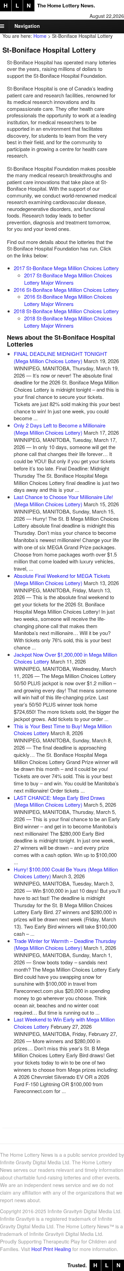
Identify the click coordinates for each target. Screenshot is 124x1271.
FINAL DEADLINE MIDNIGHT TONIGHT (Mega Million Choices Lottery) (60, 357)
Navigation (27, 25)
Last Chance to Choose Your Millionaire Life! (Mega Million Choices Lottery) (63, 500)
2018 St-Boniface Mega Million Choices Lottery (66, 311)
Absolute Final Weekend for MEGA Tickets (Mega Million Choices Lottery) (62, 579)
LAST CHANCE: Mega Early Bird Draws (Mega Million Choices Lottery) (59, 801)
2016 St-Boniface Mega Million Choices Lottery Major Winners (68, 300)
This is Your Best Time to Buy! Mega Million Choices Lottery (63, 729)
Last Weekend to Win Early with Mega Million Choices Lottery (64, 1023)
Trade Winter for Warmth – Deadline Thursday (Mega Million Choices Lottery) (65, 944)
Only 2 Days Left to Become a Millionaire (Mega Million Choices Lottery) (59, 429)
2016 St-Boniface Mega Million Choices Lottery (66, 289)
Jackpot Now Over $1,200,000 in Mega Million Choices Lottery (65, 658)
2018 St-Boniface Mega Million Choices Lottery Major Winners (68, 322)
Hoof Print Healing (51, 1249)
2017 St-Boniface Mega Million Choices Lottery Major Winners (68, 279)
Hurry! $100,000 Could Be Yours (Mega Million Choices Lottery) (66, 873)
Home (39, 35)
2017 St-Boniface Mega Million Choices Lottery (66, 268)
